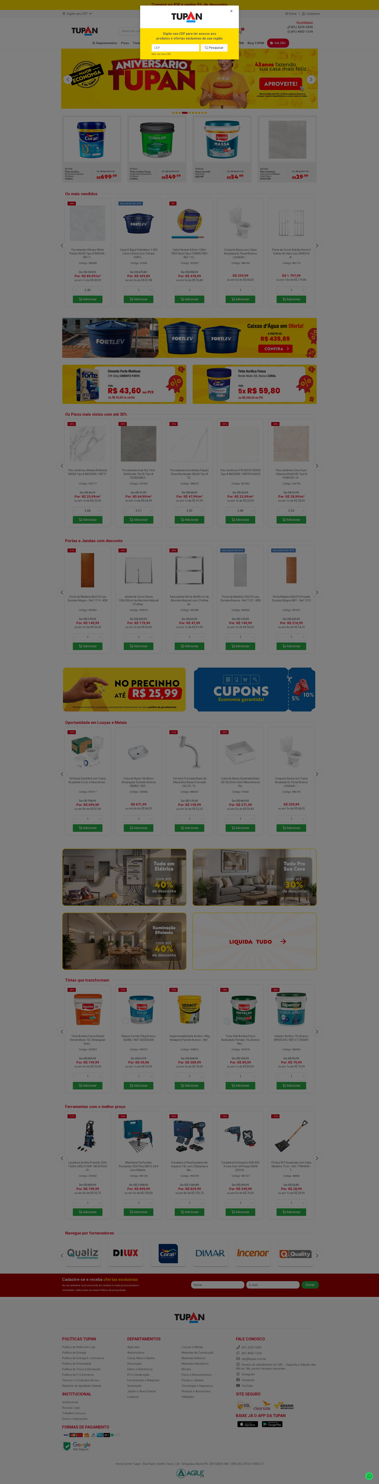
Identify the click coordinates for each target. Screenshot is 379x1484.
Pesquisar (215, 48)
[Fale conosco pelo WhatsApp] (369, 1476)
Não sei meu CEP (161, 54)
